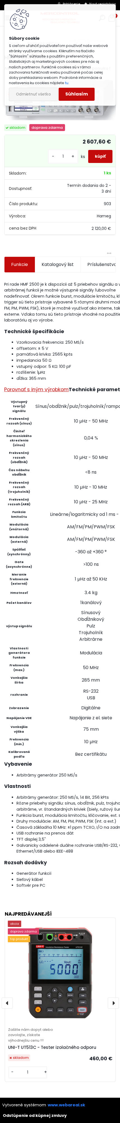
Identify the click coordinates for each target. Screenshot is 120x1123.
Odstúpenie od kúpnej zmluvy (35, 1115)
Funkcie (19, 264)
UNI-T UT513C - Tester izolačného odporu (52, 1047)
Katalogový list (58, 264)
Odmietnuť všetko (33, 94)
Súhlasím (76, 94)
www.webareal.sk (66, 1105)
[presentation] (7, 1003)
